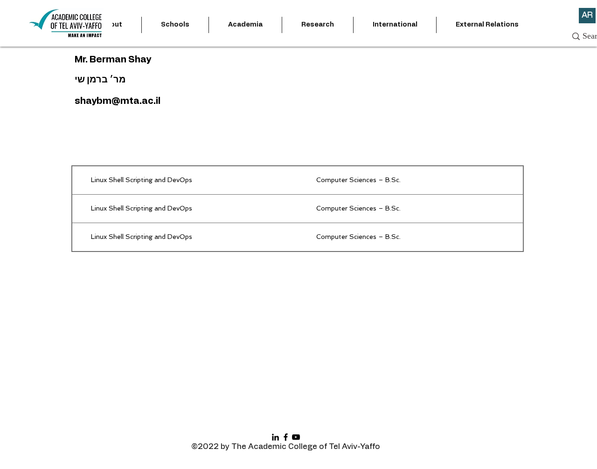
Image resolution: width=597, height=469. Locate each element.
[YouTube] (296, 437)
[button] (175, 25)
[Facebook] (286, 437)
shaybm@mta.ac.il (117, 101)
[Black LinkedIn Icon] (275, 437)
